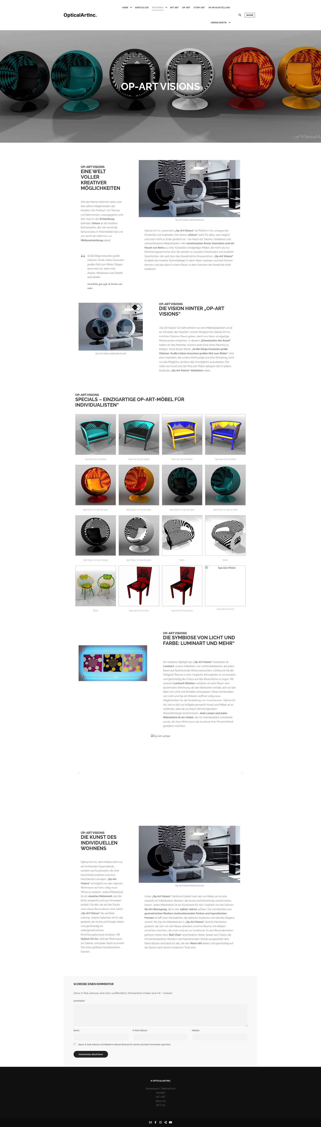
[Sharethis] (165, 1122)
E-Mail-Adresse (140, 1030)
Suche (249, 15)
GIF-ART (161, 1096)
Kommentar (80, 1001)
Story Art (161, 1101)
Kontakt (160, 1092)
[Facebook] (155, 1122)
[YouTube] (170, 1122)
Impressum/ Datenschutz (161, 1088)
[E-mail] (150, 1122)
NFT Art (160, 1105)
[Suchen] (240, 15)
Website (195, 1030)
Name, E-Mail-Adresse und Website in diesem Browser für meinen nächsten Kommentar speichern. (124, 1044)
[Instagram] (160, 1122)
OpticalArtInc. (80, 15)
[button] (79, 773)
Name (77, 1030)
